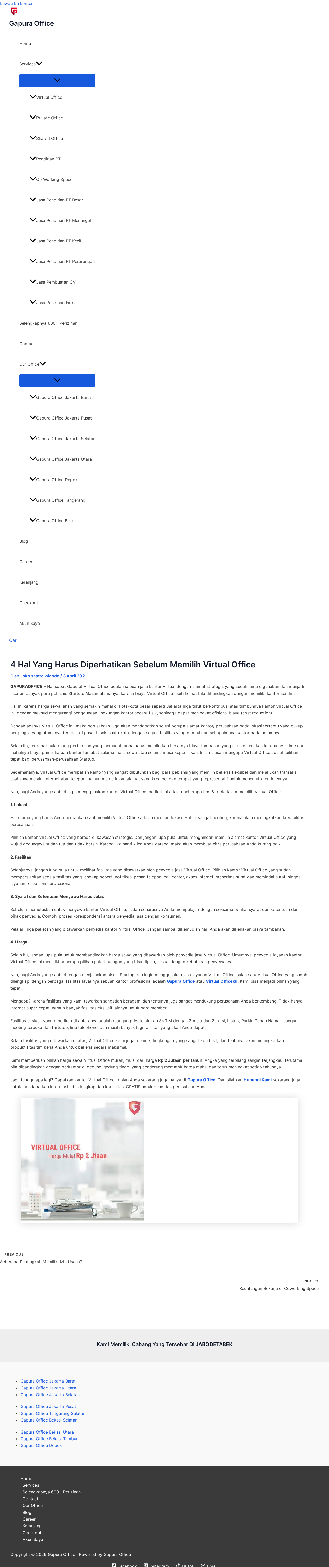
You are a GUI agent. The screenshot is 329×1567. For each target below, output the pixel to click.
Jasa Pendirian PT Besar (59, 199)
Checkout (28, 602)
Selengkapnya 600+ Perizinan (48, 323)
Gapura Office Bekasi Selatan (49, 1420)
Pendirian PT (48, 158)
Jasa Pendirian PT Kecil (58, 241)
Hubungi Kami (258, 1079)
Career (25, 561)
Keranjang (28, 582)
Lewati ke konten (16, 3)
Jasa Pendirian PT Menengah (64, 220)
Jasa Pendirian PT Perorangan (65, 261)
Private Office (49, 117)
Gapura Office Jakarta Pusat (64, 418)
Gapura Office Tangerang (60, 500)
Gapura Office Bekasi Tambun (49, 1438)
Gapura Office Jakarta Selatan (65, 438)
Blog (23, 541)
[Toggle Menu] (57, 80)
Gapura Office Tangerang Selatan (53, 1413)
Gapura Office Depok (57, 479)
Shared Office (49, 138)
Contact (27, 343)
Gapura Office (31, 23)
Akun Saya (29, 623)
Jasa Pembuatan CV (56, 282)
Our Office (29, 364)
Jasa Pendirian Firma (56, 302)
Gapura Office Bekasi (56, 520)
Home (25, 43)
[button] (39, 64)
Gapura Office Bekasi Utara (47, 1432)
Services (27, 63)
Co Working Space (54, 179)
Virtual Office (49, 97)
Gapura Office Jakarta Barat (63, 397)
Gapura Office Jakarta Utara (64, 459)
